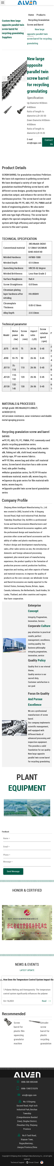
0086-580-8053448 (29, 1082)
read (44, 1001)
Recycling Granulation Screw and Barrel (38, 22)
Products (41, 14)
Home (31, 14)
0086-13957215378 (29, 1088)
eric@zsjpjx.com (29, 1095)
